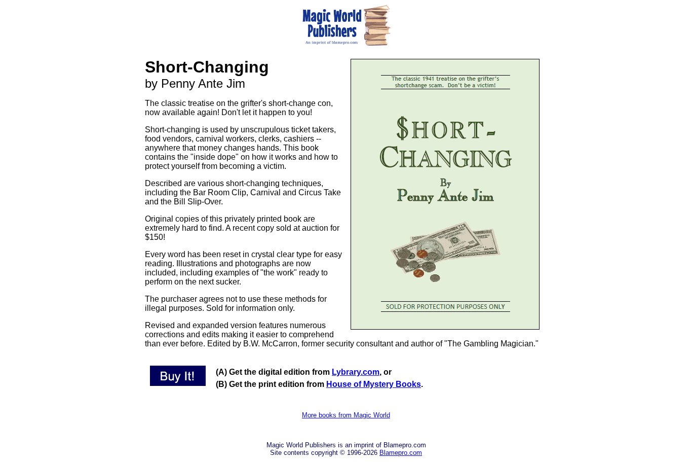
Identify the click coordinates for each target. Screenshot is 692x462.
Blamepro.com (400, 452)
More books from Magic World (346, 415)
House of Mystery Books (373, 384)
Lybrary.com (355, 372)
